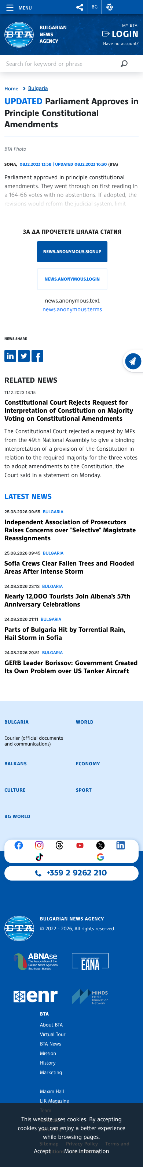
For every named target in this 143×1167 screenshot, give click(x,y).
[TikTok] (41, 857)
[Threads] (61, 845)
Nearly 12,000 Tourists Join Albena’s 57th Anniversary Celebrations (67, 600)
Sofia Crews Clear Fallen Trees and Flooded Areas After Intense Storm (69, 567)
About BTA (51, 1025)
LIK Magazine (54, 1101)
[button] (80, 7)
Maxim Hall (52, 1092)
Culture (15, 790)
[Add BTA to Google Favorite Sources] (102, 857)
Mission (48, 1054)
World (85, 722)
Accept (42, 1151)
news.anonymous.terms (72, 309)
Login (125, 34)
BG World (17, 816)
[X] (102, 845)
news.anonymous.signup (72, 251)
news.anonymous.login (72, 279)
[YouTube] (82, 845)
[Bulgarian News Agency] (19, 929)
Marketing (51, 1073)
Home (11, 89)
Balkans (15, 764)
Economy (88, 764)
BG (95, 7)
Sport (84, 790)
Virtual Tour (53, 1034)
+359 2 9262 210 (77, 873)
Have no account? (121, 43)
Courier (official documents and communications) (33, 741)
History (47, 1063)
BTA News (50, 1044)
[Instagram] (41, 845)
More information (86, 1151)
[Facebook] (20, 845)
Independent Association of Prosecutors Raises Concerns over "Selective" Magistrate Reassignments (70, 530)
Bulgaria (38, 88)
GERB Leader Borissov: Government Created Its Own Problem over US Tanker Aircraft (71, 667)
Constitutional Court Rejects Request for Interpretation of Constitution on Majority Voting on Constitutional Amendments (68, 410)
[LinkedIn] (122, 845)
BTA (44, 1014)
